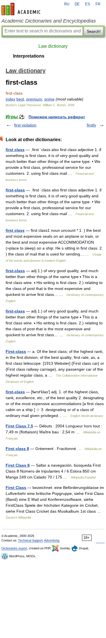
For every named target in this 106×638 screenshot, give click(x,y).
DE (77, 4)
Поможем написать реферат (57, 117)
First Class (16, 487)
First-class (16, 351)
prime (49, 99)
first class (15, 149)
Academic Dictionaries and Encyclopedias (48, 21)
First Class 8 (18, 465)
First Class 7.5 (19, 426)
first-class (15, 190)
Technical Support (30, 540)
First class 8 (17, 448)
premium (34, 99)
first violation (25, 125)
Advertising (51, 540)
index (10, 99)
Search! (94, 31)
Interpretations (28, 56)
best (20, 99)
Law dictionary (53, 46)
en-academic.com (21, 9)
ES (87, 4)
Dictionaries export (14, 548)
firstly (91, 125)
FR (98, 4)
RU (66, 4)
